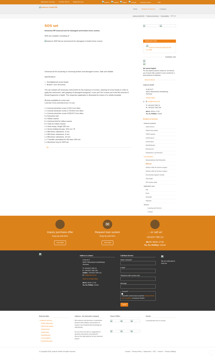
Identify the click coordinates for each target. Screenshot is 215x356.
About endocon (150, 80)
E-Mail (124, 268)
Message (123, 283)
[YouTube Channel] (174, 2)
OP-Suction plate (151, 182)
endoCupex (150, 142)
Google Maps (150, 98)
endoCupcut (150, 138)
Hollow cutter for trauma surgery (156, 167)
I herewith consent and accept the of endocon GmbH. (137, 297)
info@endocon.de (154, 101)
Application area (149, 186)
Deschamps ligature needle (155, 175)
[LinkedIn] (166, 2)
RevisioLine (150, 149)
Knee (147, 193)
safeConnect (150, 127)
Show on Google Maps (90, 279)
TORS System (150, 134)
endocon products (150, 123)
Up (47, 147)
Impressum (147, 351)
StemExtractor (150, 145)
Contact (150, 212)
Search (173, 9)
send (124, 304)
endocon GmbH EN (138, 16)
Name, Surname (126, 260)
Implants (148, 201)
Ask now (60, 243)
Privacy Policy (137, 351)
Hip (147, 190)
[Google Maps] (170, 2)
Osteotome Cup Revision (154, 153)
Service (146, 205)
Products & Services (152, 16)
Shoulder (149, 197)
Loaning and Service (155, 208)
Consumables (165, 16)
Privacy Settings (170, 351)
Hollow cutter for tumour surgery (156, 171)
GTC (154, 351)
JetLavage (149, 178)
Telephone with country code (130, 275)
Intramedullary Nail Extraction (156, 160)
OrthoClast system (152, 130)
